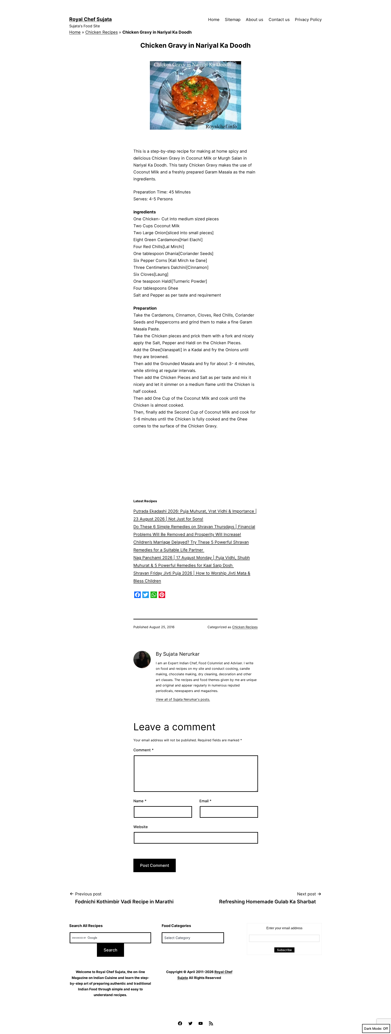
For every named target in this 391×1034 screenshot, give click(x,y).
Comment (143, 750)
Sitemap (233, 19)
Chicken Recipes (101, 32)
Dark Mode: (373, 1028)
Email (205, 801)
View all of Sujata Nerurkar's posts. (183, 699)
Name (139, 801)
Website (140, 827)
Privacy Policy (308, 19)
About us (254, 19)
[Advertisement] (195, 464)
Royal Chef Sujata (90, 19)
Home (214, 19)
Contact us (279, 19)
